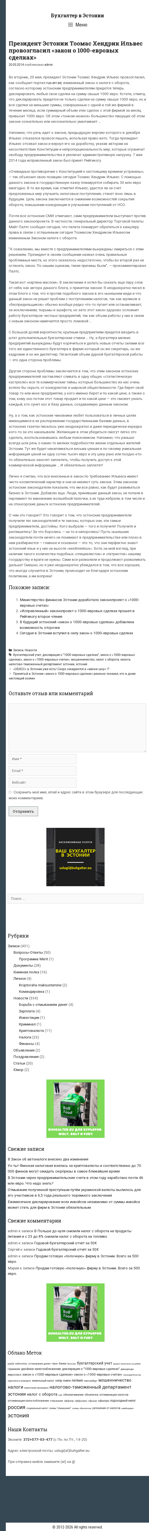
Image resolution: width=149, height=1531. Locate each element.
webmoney (21, 1363)
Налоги (25, 1037)
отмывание (56, 1400)
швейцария (127, 1408)
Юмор (18, 1069)
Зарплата (27, 1011)
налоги (125, 659)
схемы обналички (81, 1408)
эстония (81, 664)
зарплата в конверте (19, 1380)
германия (14, 1369)
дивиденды (127, 1369)
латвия (77, 1380)
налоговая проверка (36, 1387)
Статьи (19, 1063)
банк (55, 1363)
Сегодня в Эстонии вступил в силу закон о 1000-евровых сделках (76, 633)
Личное (19, 978)
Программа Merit (33, 959)
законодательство (132, 1375)
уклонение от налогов (106, 1408)
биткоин (71, 1363)
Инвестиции (29, 1017)
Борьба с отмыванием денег (43, 1004)
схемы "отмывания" (60, 1408)
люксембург (90, 1380)
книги (67, 1380)
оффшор (69, 1401)
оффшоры (81, 1400)
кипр (58, 1380)
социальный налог (37, 1408)
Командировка (31, 991)
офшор (92, 1400)
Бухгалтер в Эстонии (77, 15)
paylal (11, 1363)
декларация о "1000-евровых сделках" (70, 655)
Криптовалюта (31, 1030)
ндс (60, 1394)
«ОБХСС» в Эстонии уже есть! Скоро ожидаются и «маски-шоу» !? (61, 669)
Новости (31, 650)
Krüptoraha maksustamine (40, 985)
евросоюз (14, 1374)
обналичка (91, 1394)
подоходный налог (123, 1400)
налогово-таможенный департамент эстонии (41, 664)
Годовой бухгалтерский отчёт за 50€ (65, 1243)
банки (62, 1363)
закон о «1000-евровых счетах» (46, 659)
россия (16, 1407)
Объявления (24, 1050)
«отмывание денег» (39, 1363)
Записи (18, 650)
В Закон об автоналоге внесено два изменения (48, 1159)
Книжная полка (26, 972)
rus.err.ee (54, 83)
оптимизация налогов (113, 1394)
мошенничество (83, 659)
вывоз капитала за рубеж (127, 1363)
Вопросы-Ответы (28, 952)
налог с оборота (107, 659)
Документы (23, 965)
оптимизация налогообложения (28, 1400)
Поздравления (26, 1056)
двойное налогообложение (41, 1369)
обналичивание (73, 1394)
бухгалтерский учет (27, 655)
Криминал (27, 1024)
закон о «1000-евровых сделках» (47, 1374)
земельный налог (43, 1380)
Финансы (26, 1043)
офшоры (103, 1400)
